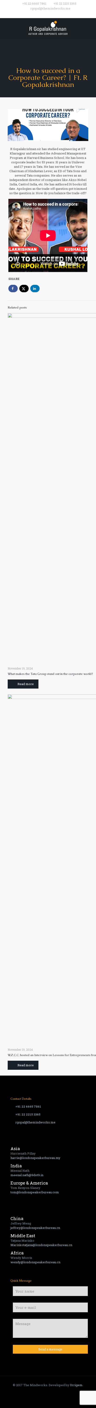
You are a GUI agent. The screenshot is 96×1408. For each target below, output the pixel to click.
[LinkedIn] (57, 14)
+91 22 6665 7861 (34, 3)
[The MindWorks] (48, 27)
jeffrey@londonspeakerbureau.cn (35, 1228)
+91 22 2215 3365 (64, 3)
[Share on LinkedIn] (35, 288)
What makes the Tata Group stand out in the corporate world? (50, 674)
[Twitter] (45, 14)
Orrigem (76, 1385)
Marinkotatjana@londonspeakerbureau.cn (41, 1245)
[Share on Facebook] (13, 288)
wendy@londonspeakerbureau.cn (35, 1262)
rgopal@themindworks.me (50, 8)
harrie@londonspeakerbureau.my (35, 1158)
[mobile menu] (90, 27)
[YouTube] (51, 14)
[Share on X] (24, 288)
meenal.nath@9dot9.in (26, 1175)
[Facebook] (39, 14)
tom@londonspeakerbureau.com (34, 1192)
